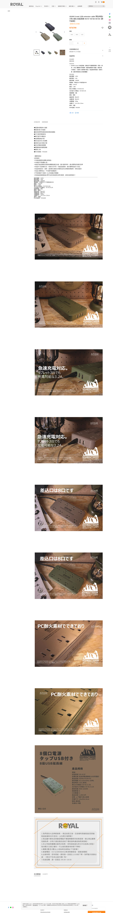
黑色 (72, 34)
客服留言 (66, 910)
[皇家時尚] (17, 4)
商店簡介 (42, 910)
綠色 (77, 34)
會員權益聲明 (67, 912)
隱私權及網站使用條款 (45, 912)
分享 (72, 112)
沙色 (82, 34)
